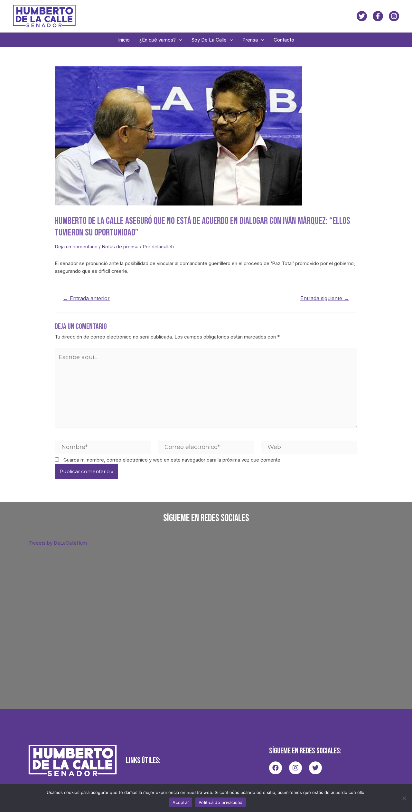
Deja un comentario (76, 247)
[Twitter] (362, 16)
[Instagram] (394, 16)
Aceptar (181, 802)
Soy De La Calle (209, 40)
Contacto (284, 40)
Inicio (124, 40)
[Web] (309, 447)
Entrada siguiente (324, 298)
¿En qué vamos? (157, 40)
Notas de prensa (120, 247)
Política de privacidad (221, 802)
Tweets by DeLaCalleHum (58, 543)
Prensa (250, 40)
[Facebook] (378, 16)
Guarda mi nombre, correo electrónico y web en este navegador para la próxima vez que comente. (172, 460)
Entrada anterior (86, 298)
